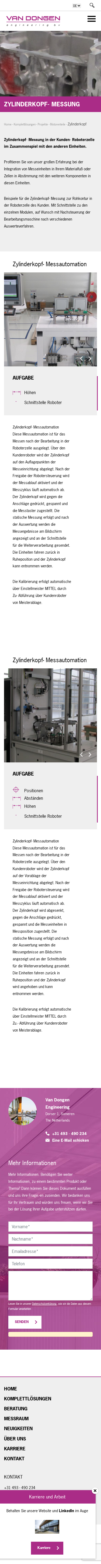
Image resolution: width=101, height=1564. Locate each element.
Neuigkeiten (18, 1429)
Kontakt (14, 1459)
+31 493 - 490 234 (69, 1133)
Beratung (15, 1409)
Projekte (43, 124)
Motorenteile (57, 124)
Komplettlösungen (25, 124)
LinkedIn (66, 1510)
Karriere (14, 1449)
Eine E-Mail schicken (70, 1140)
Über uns (15, 1439)
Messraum (16, 1419)
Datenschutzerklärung (44, 1304)
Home (8, 124)
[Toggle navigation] (90, 20)
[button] (81, 359)
